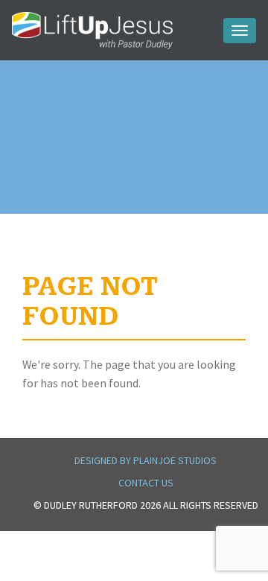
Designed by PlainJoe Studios (145, 460)
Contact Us (145, 482)
